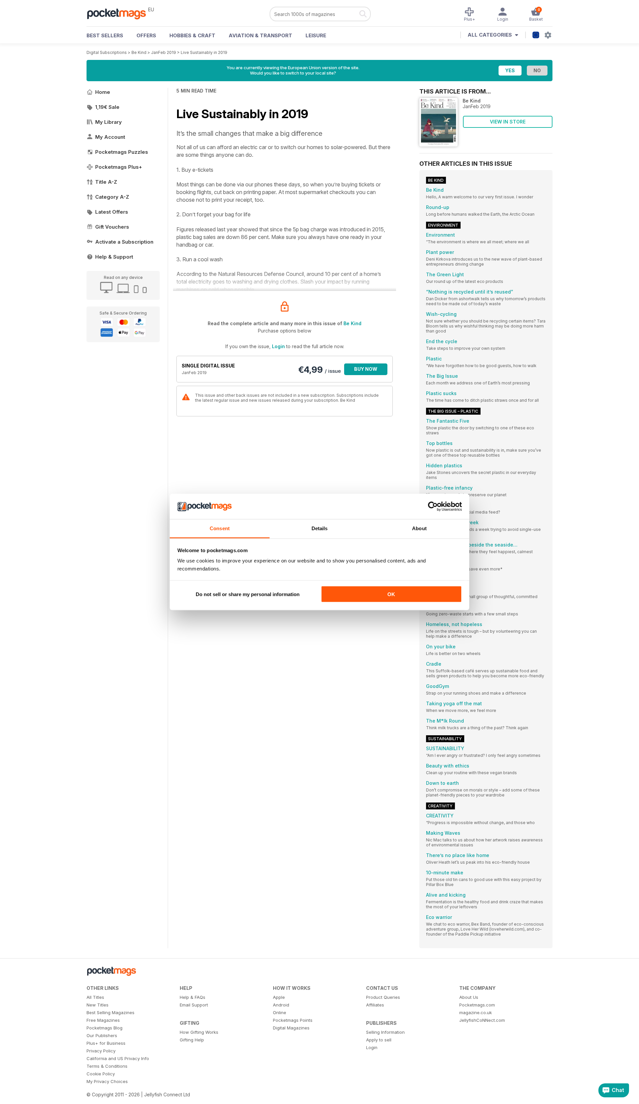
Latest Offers (111, 212)
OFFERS (146, 35)
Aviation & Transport (260, 35)
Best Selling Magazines (110, 1012)
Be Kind (138, 52)
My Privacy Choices (107, 1081)
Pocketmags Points (293, 1020)
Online (279, 1012)
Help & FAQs (192, 997)
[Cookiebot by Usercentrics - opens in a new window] (433, 507)
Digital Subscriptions (107, 52)
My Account (110, 137)
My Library (108, 122)
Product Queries (383, 997)
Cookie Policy (101, 1073)
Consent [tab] (220, 528)
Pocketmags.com (477, 1004)
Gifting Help (192, 1039)
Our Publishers (102, 1035)
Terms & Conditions (107, 1066)
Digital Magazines (291, 1027)
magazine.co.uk (475, 1012)
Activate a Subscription (124, 242)
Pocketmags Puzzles (121, 152)
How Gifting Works (199, 1032)
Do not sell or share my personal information (248, 594)
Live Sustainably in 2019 (204, 52)
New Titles (97, 1004)
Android (281, 1004)
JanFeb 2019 (163, 52)
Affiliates (375, 1004)
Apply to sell (378, 1039)
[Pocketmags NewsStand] (120, 13)
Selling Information (385, 1032)
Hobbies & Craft (192, 35)
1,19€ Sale (107, 107)
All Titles (95, 997)
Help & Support (114, 257)
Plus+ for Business (106, 1043)
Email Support (194, 1004)
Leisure (316, 35)
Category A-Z (112, 197)
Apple (279, 997)
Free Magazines (103, 1020)
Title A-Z (106, 182)
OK (391, 594)
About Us (468, 997)
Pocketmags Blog (104, 1027)
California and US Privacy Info (118, 1058)
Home (102, 92)
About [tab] (419, 528)
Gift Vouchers (112, 227)
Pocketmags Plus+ (118, 167)
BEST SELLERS (105, 35)
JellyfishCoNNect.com (482, 1020)
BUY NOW (365, 369)
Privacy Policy (101, 1050)
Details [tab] (320, 528)
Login (278, 346)
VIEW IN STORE (508, 121)
